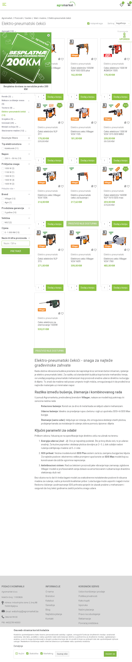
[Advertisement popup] (66, 331)
